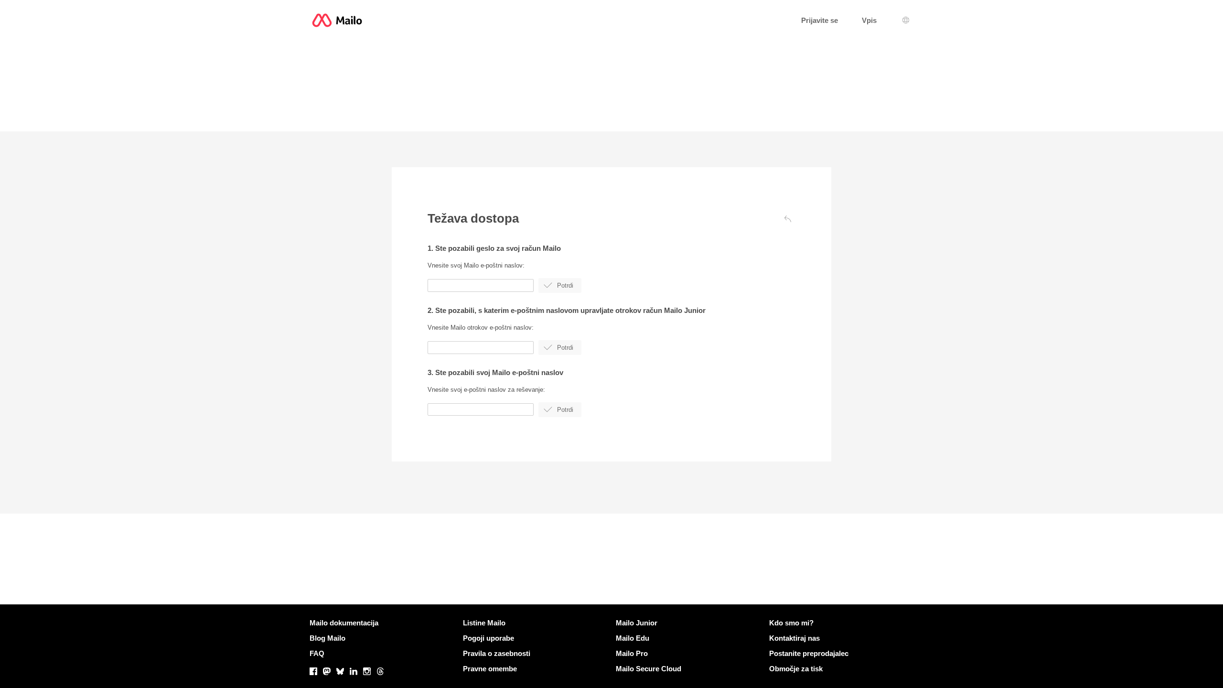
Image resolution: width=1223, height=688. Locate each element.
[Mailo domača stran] (337, 20)
